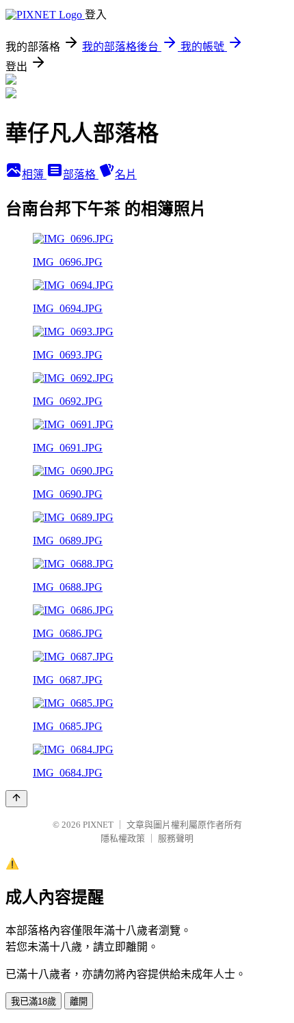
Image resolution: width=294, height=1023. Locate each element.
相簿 (34, 174)
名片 (126, 174)
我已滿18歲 (33, 1001)
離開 (79, 1001)
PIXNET (98, 824)
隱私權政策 (123, 838)
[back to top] (16, 798)
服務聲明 (175, 838)
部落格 (80, 174)
